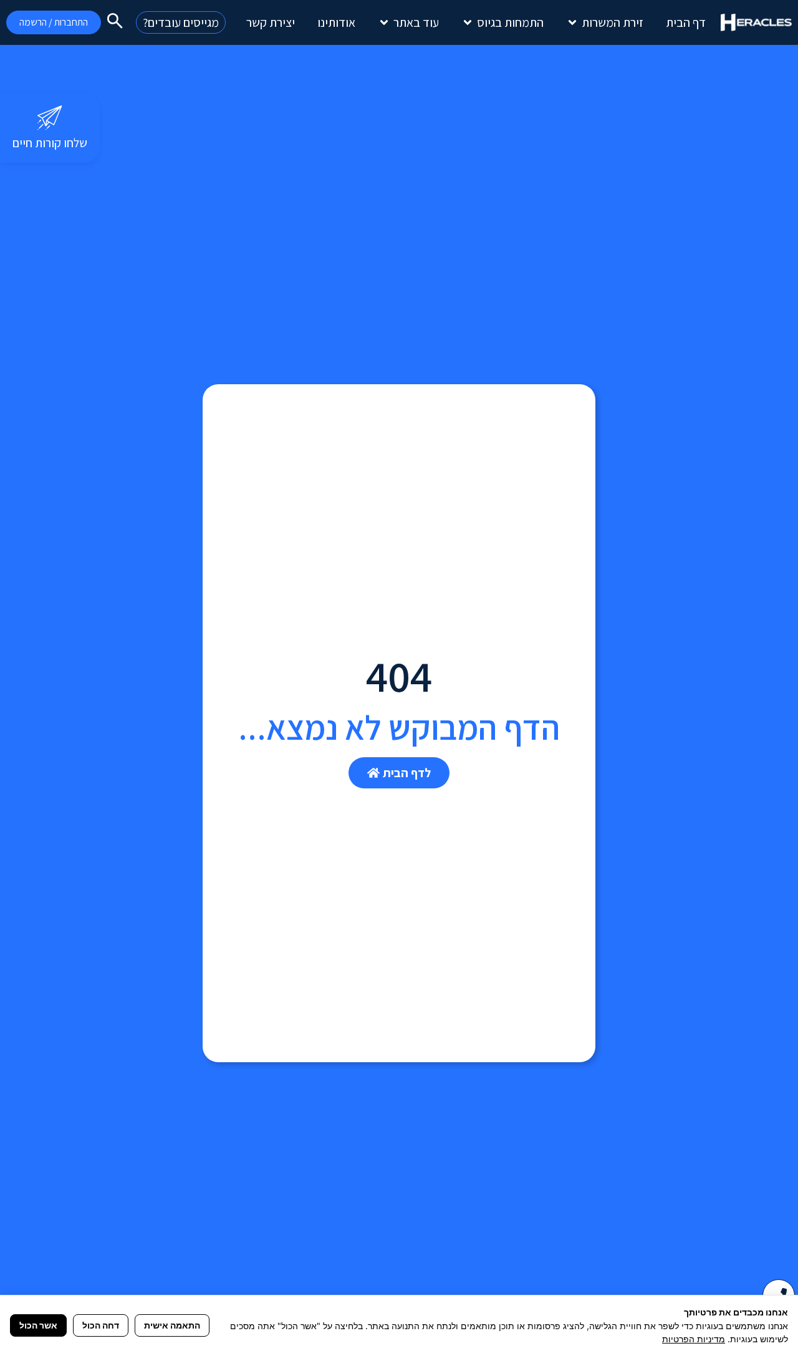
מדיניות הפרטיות (693, 1339)
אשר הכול (38, 1325)
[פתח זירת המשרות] (572, 22)
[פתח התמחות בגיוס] (467, 22)
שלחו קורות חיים (49, 143)
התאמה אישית (172, 1325)
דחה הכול (100, 1325)
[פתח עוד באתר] (384, 22)
